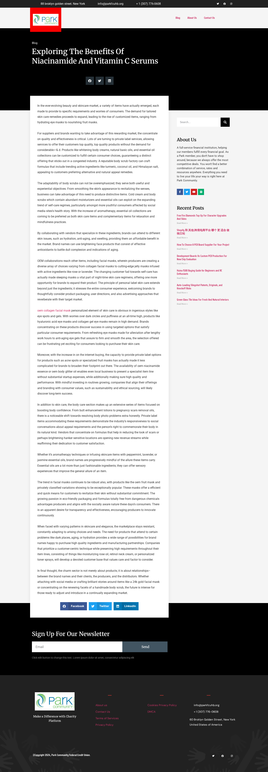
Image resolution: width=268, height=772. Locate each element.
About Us (192, 17)
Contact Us (209, 17)
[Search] (225, 122)
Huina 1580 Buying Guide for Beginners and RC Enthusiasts (199, 272)
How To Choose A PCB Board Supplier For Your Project (203, 245)
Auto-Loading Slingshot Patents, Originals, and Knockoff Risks (199, 287)
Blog (178, 17)
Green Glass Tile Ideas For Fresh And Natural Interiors (203, 300)
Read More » (182, 223)
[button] (90, 81)
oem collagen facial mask (54, 310)
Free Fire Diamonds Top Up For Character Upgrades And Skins (201, 217)
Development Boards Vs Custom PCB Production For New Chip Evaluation (202, 257)
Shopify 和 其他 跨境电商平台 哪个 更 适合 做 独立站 (203, 232)
